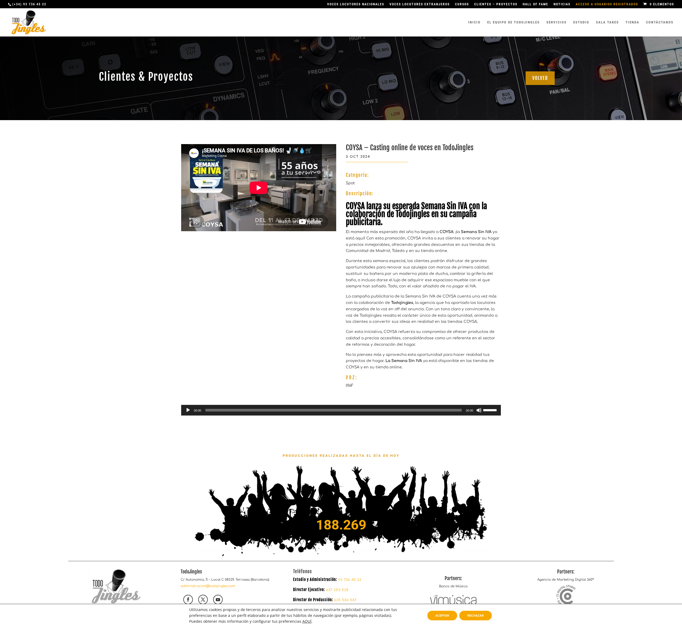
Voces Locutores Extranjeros (419, 4)
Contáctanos (659, 22)
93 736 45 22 (350, 580)
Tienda (632, 22)
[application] (341, 410)
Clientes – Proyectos (495, 4)
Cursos (462, 4)
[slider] (490, 409)
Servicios (556, 22)
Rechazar (475, 615)
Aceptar (442, 615)
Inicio (474, 22)
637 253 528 (336, 590)
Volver (540, 78)
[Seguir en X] (203, 599)
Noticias (562, 4)
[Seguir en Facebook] (188, 599)
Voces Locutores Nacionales (355, 4)
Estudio (581, 22)
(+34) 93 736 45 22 (29, 4)
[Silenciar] (479, 410)
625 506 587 (345, 600)
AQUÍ (306, 621)
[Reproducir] (188, 410)
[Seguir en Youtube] (218, 599)
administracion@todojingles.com (208, 586)
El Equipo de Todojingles (513, 22)
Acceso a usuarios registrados (607, 4)
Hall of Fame (535, 4)
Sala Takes (607, 22)
